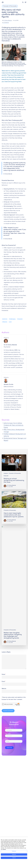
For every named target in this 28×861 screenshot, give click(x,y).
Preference (14, 851)
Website (4, 688)
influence (4, 321)
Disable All (14, 854)
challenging (12, 319)
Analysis (6, 473)
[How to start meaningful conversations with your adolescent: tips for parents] (14, 507)
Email (4, 681)
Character (19, 319)
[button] (25, 2)
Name (4, 674)
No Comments (5, 22)
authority (4, 319)
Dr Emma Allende (8, 20)
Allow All (14, 857)
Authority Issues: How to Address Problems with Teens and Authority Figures (13, 425)
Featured (6, 475)
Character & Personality (10, 6)
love (10, 321)
